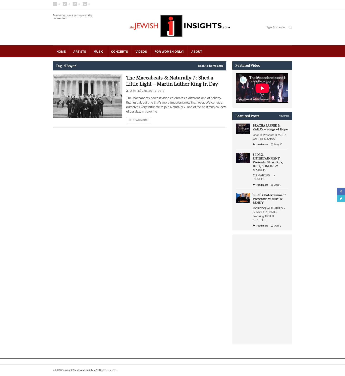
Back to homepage (210, 65)
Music (98, 51)
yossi (133, 90)
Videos (141, 51)
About (196, 51)
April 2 (277, 226)
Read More (140, 120)
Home (61, 51)
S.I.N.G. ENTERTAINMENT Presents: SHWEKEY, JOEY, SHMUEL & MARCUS (268, 162)
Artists (79, 51)
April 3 (277, 185)
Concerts (119, 51)
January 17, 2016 (153, 90)
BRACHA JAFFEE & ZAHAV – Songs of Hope (270, 127)
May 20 (278, 144)
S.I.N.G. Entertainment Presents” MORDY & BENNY (269, 199)
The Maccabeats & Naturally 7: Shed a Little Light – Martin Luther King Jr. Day (172, 80)
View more (284, 116)
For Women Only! (169, 51)
